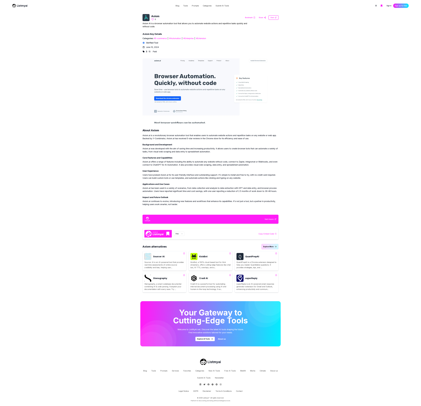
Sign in (389, 6)
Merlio (252, 371)
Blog (177, 6)
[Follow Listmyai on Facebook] (208, 384)
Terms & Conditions (224, 391)
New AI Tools (214, 371)
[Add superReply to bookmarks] (276, 275)
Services (175, 371)
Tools (185, 6)
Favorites (187, 371)
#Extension (201, 38)
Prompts (195, 6)
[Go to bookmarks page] (382, 6)
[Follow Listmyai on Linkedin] (200, 384)
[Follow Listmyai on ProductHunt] (212, 384)
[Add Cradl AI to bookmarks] (230, 275)
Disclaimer (207, 391)
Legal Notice (183, 391)
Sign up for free (401, 6)
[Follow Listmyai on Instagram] (221, 384)
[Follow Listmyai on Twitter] (204, 384)
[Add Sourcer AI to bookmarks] (184, 253)
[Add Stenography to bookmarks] (184, 275)
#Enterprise (188, 38)
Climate (263, 371)
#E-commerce (160, 38)
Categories (207, 6)
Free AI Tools (230, 371)
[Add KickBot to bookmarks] (230, 253)
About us (222, 339)
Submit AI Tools (222, 6)
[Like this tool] (152, 19)
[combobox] (179, 234)
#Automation (175, 38)
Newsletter (219, 378)
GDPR (195, 391)
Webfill (243, 371)
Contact (239, 391)
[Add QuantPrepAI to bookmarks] (276, 253)
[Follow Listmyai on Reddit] (217, 384)
